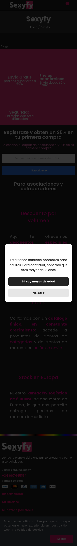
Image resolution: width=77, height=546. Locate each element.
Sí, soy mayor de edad (38, 281)
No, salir (39, 293)
